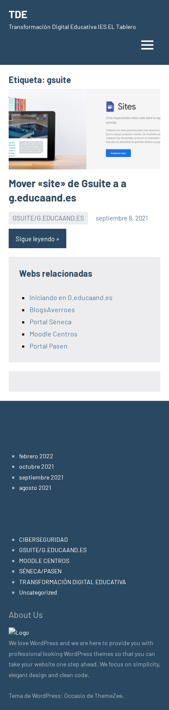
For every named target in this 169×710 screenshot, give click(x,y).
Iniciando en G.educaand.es (71, 297)
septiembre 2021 (41, 477)
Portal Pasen (48, 346)
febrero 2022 (36, 456)
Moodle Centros (53, 333)
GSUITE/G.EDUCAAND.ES (48, 218)
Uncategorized (38, 592)
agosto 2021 (35, 487)
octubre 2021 (36, 466)
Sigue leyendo (35, 239)
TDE (18, 14)
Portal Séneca (50, 321)
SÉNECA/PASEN (40, 571)
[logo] (19, 632)
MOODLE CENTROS (44, 560)
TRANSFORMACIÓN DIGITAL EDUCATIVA (72, 581)
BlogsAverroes (52, 309)
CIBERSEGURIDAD (43, 539)
